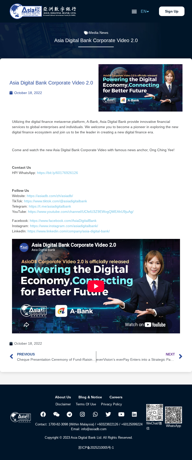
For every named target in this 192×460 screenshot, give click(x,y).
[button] (134, 11)
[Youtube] (121, 414)
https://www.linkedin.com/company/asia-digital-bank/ (69, 231)
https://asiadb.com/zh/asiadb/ (50, 196)
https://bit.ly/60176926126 (58, 173)
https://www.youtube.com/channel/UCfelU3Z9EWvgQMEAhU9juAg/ (81, 212)
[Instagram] (82, 414)
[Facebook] (43, 414)
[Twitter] (108, 414)
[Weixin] (56, 414)
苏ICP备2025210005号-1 (96, 447)
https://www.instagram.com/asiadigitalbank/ (64, 226)
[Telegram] (69, 414)
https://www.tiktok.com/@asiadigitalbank (55, 201)
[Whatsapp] (95, 414)
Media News (98, 33)
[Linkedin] (134, 414)
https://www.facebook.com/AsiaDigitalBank (62, 221)
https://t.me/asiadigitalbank (50, 206)
